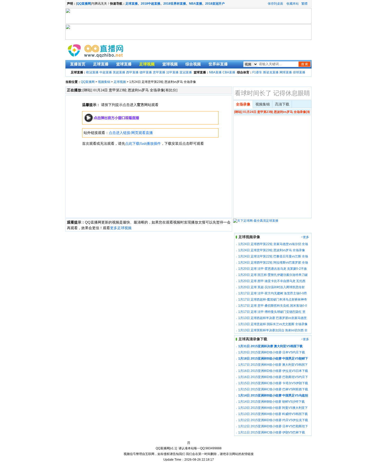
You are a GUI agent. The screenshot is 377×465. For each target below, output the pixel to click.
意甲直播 (159, 72)
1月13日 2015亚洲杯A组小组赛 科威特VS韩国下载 (273, 414)
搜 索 (304, 64)
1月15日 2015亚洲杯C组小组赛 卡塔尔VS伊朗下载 (273, 383)
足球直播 (131, 3)
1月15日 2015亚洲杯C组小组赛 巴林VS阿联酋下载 (273, 389)
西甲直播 (132, 72)
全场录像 (243, 104)
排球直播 (299, 72)
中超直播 (106, 72)
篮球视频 (170, 64)
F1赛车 (257, 72)
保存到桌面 (275, 3)
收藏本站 (292, 3)
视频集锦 (104, 82)
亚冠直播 (186, 72)
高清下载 (282, 104)
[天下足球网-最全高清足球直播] (255, 220)
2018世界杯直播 (174, 3)
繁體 (304, 3)
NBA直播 (195, 3)
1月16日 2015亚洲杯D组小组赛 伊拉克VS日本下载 (273, 371)
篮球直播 (124, 64)
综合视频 (193, 64)
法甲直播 (172, 72)
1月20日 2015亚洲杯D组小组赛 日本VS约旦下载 (271, 352)
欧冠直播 (92, 72)
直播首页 (77, 64)
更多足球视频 (121, 228)
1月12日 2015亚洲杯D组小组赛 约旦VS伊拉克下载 (273, 420)
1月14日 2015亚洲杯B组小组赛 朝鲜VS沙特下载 (271, 401)
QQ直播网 (88, 82)
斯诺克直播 (271, 72)
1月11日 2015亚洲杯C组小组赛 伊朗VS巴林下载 (271, 432)
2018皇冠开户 (215, 3)
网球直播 (286, 72)
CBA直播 (229, 72)
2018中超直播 (150, 3)
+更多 (305, 237)
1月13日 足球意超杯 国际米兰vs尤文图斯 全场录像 (272, 324)
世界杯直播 (218, 64)
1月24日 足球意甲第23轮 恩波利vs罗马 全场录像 (271, 250)
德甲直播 (146, 72)
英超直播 (119, 72)
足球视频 (147, 64)
